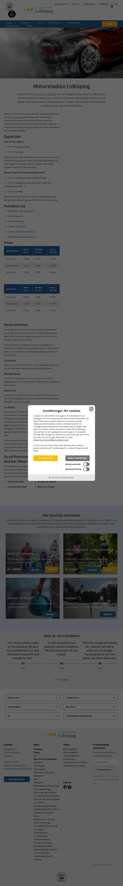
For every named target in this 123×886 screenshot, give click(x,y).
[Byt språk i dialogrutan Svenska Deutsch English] (91, 409)
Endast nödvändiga (77, 458)
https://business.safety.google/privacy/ (51, 440)
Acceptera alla (45, 458)
